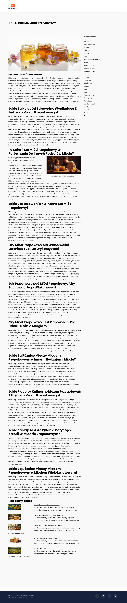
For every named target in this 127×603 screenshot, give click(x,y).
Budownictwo (89, 44)
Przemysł (87, 80)
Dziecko (87, 47)
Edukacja (87, 50)
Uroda (86, 107)
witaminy (64, 93)
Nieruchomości (90, 68)
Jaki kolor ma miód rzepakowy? (47, 505)
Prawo (86, 77)
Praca (86, 74)
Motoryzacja (89, 65)
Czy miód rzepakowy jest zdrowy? (48, 525)
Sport (86, 89)
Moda (86, 62)
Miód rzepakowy (40, 548)
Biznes (86, 41)
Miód (10, 78)
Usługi (86, 110)
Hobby (86, 53)
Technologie (89, 95)
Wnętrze (87, 113)
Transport (88, 98)
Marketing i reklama (92, 59)
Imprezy (87, 56)
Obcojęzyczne (89, 71)
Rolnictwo (88, 83)
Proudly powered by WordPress (21, 595)
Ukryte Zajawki (90, 104)
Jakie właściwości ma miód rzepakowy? (50, 515)
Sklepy (86, 86)
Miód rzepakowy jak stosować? (46, 538)
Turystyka (88, 101)
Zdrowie (87, 116)
